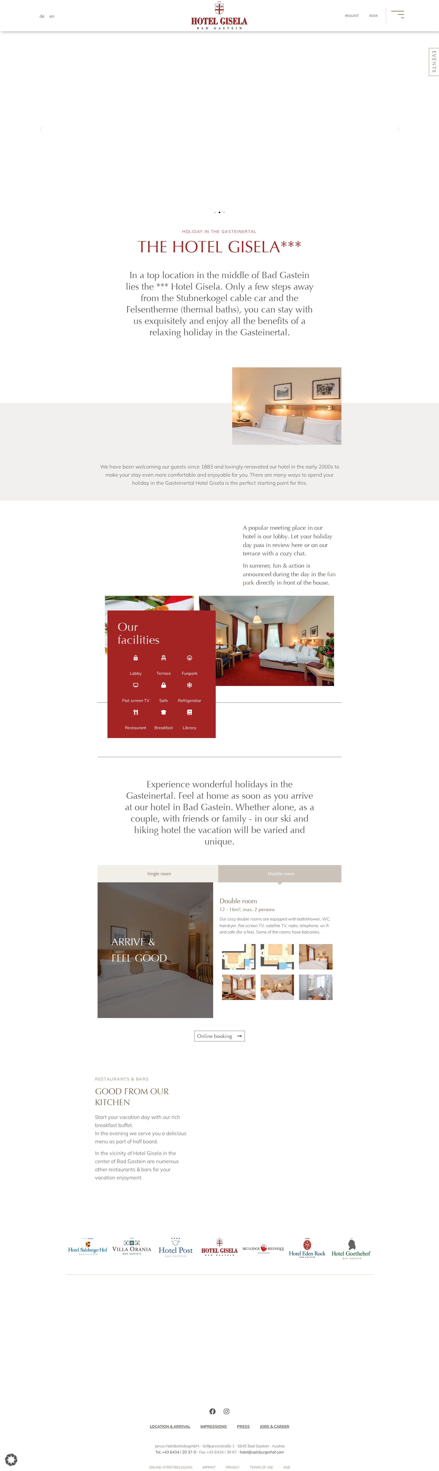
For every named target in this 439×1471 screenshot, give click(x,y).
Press (243, 1426)
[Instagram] (226, 1411)
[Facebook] (212, 1411)
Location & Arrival (170, 1426)
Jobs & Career (274, 1426)
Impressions (213, 1426)
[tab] (158, 873)
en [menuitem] (52, 16)
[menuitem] (42, 16)
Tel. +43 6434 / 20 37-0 (175, 1452)
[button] (41, 129)
